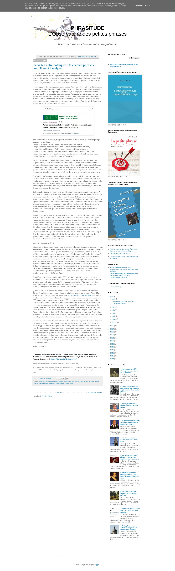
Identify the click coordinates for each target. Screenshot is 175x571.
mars (114, 319)
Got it (148, 6)
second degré (69, 383)
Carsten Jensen (74, 381)
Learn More (138, 6)
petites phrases (43, 383)
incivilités (92, 381)
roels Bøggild (60, 383)
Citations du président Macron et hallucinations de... (123, 302)
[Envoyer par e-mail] (57, 378)
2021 (112, 338)
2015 (112, 356)
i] (76, 83)
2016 (112, 353)
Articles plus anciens (95, 392)
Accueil (59, 392)
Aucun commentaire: (46, 378)
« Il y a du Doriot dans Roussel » (80, 295)
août (114, 299)
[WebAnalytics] (113, 546)
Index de (124, 269)
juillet (114, 307)
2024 (112, 329)
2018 (112, 347)
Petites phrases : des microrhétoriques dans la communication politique (123, 250)
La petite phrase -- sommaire (120, 253)
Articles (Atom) (47, 396)
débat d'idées (84, 381)
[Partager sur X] (62, 378)
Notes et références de (124, 275)
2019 (112, 344)
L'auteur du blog (115, 287)
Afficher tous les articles (87, 56)
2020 (112, 341)
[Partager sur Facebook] (64, 378)
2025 (112, 326)
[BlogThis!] (59, 378)
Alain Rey (42, 381)
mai (113, 313)
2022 (112, 335)
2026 (112, 296)
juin (113, 310)
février (114, 322)
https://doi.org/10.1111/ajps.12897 (64, 359)
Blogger (96, 565)
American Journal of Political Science (57, 381)
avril (113, 316)
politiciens (52, 383)
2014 (112, 359)
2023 (112, 332)
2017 (112, 350)
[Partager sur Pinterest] (66, 378)
